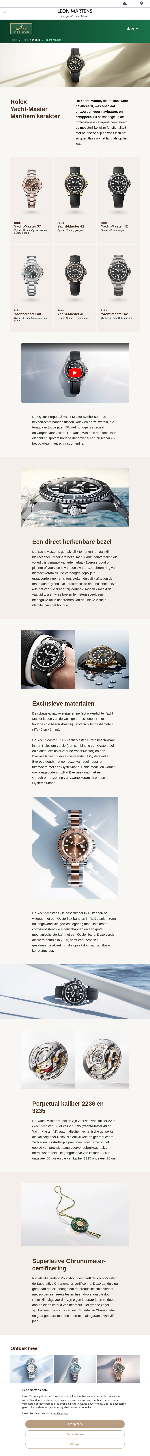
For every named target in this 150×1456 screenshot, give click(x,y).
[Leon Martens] (75, 13)
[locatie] (141, 3)
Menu (130, 28)
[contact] (124, 3)
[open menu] (26, 13)
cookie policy (60, 1413)
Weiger (75, 1444)
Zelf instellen (75, 1434)
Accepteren (75, 1424)
